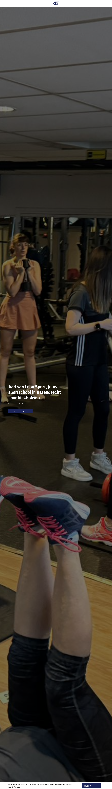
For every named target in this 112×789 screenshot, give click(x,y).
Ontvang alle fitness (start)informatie (19, 411)
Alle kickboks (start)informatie (88, 785)
